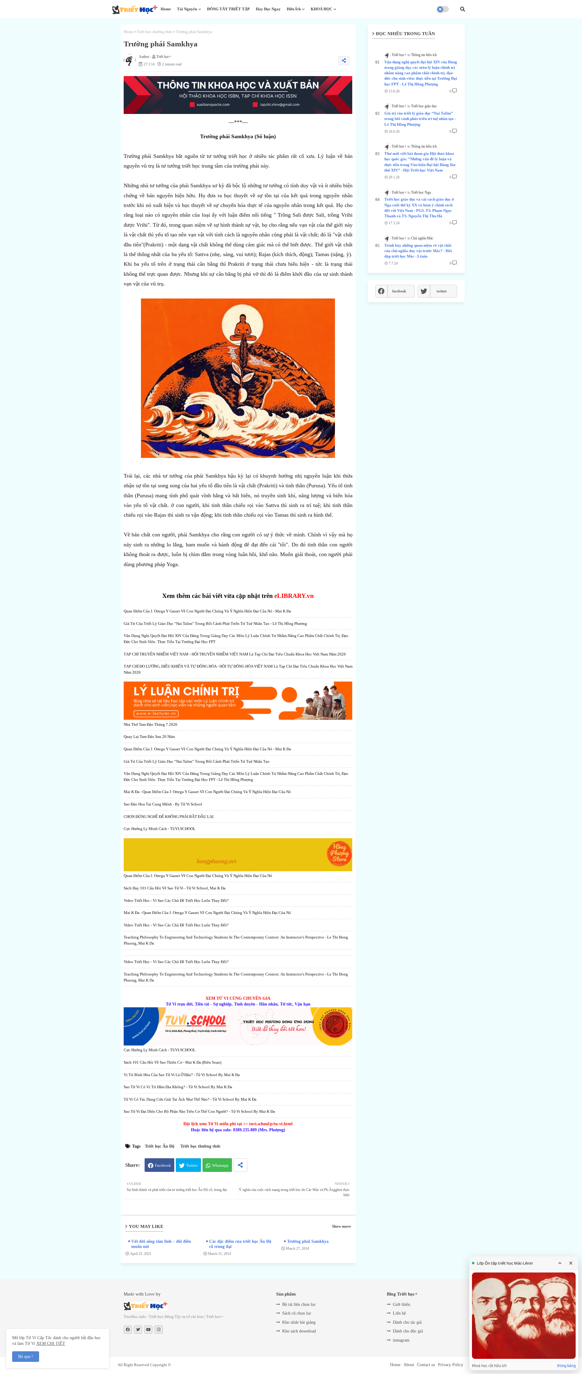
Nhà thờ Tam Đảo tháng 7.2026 (150, 724)
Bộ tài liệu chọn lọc (299, 1304)
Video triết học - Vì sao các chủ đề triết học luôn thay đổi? (176, 900)
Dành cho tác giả (407, 1322)
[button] (463, 9)
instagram (401, 1340)
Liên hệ (399, 1313)
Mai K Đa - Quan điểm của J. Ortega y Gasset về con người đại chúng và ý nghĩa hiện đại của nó (207, 791)
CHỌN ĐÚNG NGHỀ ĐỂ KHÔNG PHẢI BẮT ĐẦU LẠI (168, 816)
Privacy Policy (450, 1364)
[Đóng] (571, 1263)
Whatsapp (220, 1165)
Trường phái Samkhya (308, 1241)
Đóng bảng (566, 1365)
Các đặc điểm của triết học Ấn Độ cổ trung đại (240, 1244)
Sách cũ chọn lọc (296, 1313)
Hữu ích (294, 9)
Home (166, 9)
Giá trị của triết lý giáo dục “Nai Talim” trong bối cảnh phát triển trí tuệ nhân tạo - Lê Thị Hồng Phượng (215, 623)
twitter (441, 291)
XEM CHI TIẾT (50, 1343)
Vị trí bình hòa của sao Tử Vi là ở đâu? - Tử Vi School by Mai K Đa (182, 1074)
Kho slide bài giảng (299, 1322)
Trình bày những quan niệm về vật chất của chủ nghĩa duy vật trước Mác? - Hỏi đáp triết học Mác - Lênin (418, 250)
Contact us (426, 1364)
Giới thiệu (401, 1304)
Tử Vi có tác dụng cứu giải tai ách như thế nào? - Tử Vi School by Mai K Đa (190, 1099)
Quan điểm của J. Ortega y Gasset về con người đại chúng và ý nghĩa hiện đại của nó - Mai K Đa (207, 611)
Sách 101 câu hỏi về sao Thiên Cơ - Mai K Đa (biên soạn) (172, 1062)
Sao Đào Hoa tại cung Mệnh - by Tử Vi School (163, 804)
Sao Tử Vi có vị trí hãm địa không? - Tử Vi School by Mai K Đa (178, 1087)
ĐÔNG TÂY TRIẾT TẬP (228, 9)
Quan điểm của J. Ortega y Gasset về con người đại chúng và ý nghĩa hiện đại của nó (198, 875)
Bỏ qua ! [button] (25, 1356)
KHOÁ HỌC (321, 9)
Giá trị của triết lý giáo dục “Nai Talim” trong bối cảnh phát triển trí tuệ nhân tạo (196, 761)
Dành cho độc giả (408, 1331)
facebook (399, 291)
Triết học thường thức (154, 31)
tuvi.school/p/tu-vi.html (271, 1124)
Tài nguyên (187, 9)
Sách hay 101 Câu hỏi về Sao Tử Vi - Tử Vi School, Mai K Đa (175, 888)
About (408, 1364)
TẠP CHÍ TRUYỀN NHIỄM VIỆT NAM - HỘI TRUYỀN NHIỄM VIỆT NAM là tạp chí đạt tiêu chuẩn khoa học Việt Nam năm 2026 (235, 654)
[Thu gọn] (560, 1263)
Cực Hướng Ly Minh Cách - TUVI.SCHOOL (160, 828)
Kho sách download (299, 1331)
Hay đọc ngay (268, 9)
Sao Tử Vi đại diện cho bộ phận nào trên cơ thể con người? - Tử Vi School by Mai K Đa (199, 1111)
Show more (341, 1226)
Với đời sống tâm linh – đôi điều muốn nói (161, 1244)
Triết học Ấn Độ (159, 1146)
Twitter (192, 1165)
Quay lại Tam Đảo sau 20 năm (149, 736)
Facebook (163, 1165)
